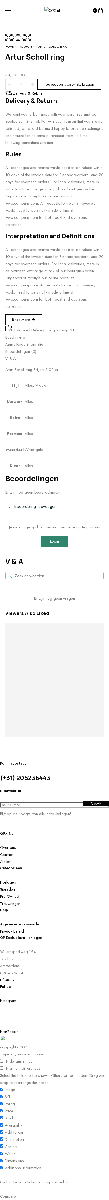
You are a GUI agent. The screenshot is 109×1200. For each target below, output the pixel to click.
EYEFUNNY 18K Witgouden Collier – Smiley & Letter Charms (73, 706)
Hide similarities (18, 1061)
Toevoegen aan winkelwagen (69, 84)
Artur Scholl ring (11, 659)
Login (54, 541)
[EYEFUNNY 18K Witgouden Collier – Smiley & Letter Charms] (73, 648)
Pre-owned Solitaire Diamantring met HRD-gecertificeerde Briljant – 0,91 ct (96, 706)
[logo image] (52, 10)
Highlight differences (22, 1068)
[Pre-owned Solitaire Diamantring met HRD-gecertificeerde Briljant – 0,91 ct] (96, 648)
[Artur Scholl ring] (15, 630)
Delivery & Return (27, 93)
